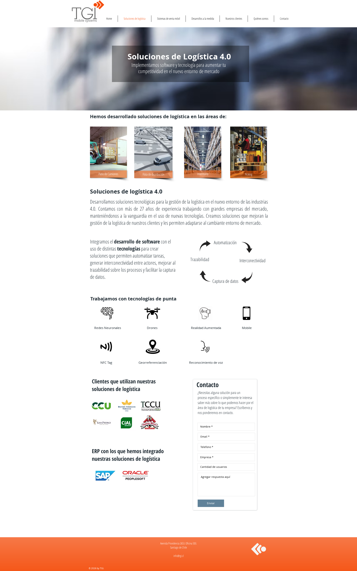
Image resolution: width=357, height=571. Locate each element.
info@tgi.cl (178, 556)
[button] (248, 174)
